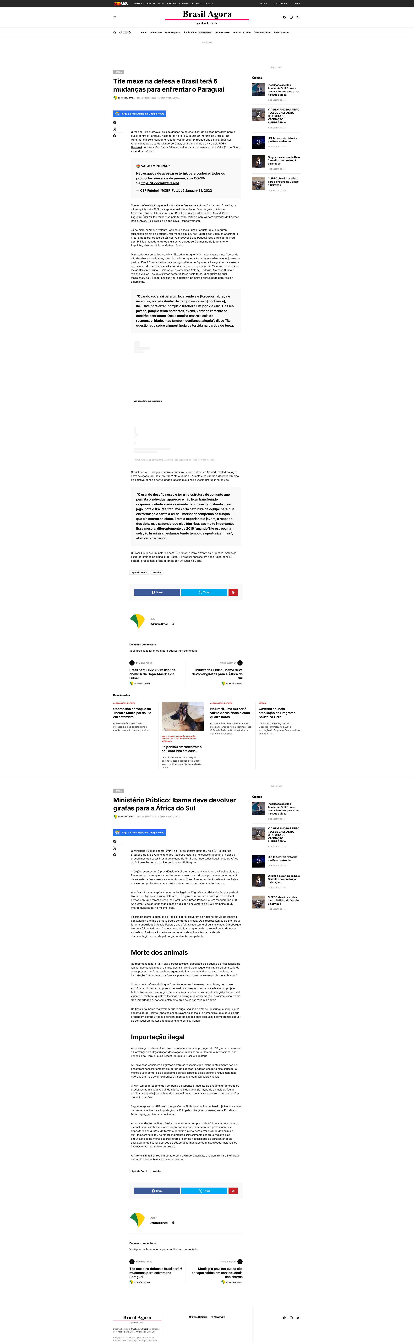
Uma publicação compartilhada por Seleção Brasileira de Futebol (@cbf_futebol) (174, 459)
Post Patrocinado (188, 739)
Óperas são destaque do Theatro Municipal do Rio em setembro (132, 713)
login (159, 650)
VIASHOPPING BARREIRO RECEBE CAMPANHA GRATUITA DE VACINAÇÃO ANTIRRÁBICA (283, 116)
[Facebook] (284, 17)
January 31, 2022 (198, 191)
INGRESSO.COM (142, 3)
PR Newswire (218, 1316)
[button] (115, 17)
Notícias (119, 72)
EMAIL (297, 3)
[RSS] (298, 17)
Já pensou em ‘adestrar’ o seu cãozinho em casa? (182, 749)
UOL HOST (158, 3)
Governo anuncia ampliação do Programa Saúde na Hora (277, 713)
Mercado (166, 739)
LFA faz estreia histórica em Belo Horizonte (282, 140)
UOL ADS (208, 3)
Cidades (171, 736)
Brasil (165, 736)
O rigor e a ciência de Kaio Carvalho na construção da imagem (284, 160)
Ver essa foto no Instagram (148, 401)
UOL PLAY (196, 3)
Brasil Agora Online (139, 1329)
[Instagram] (291, 17)
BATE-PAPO (281, 3)
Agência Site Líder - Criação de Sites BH (136, 1332)
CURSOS (183, 3)
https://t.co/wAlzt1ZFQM (160, 183)
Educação (180, 736)
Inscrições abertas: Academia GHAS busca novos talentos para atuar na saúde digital (284, 89)
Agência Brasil (139, 572)
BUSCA (264, 3)
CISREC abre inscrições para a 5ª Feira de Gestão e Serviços (283, 181)
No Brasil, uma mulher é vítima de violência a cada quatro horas (230, 713)
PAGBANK (172, 3)
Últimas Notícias (198, 1316)
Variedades (167, 741)
